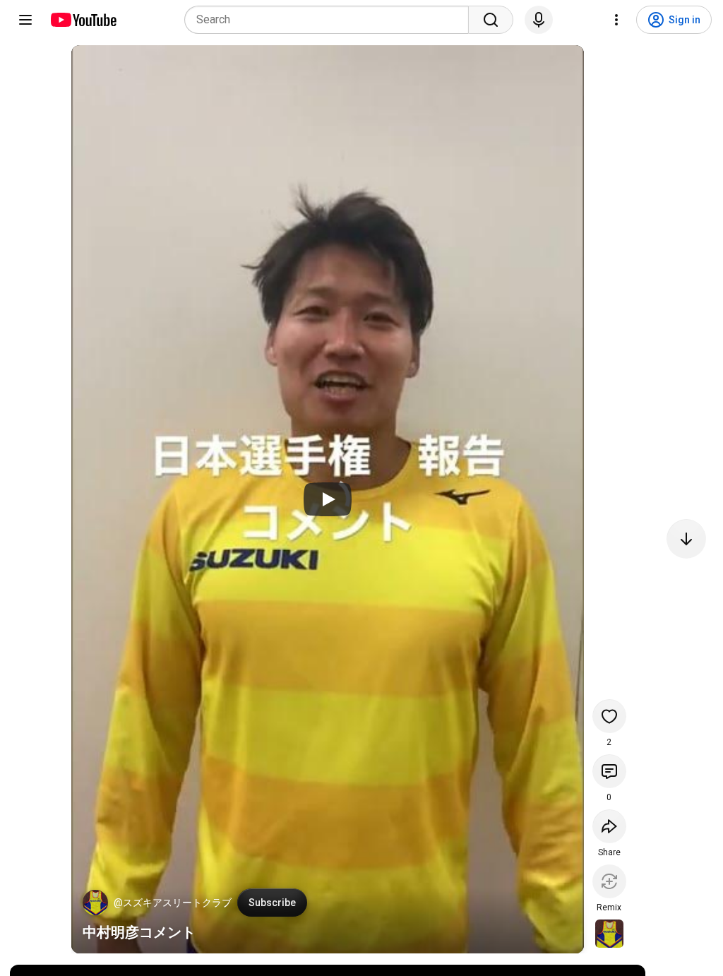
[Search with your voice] (539, 20)
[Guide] (25, 19)
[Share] (609, 826)
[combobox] (330, 19)
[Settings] (616, 19)
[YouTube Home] (83, 20)
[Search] (490, 20)
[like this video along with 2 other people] (609, 716)
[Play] (328, 499)
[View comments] (609, 771)
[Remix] (609, 881)
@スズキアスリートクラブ (173, 902)
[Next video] (686, 539)
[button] (95, 902)
